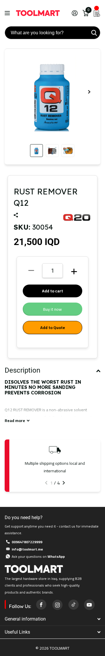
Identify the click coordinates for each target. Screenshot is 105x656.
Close (52, 619)
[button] (89, 92)
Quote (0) (5, 169)
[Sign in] (74, 13)
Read (15, 420)
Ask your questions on (38, 556)
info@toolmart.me (27, 549)
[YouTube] (89, 604)
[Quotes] (96, 13)
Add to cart (52, 291)
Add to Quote (52, 327)
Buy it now (52, 309)
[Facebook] (41, 604)
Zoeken (94, 32)
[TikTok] (73, 604)
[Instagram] (57, 604)
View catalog (8, 13)
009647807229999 (27, 542)
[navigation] (36, 150)
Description (22, 370)
